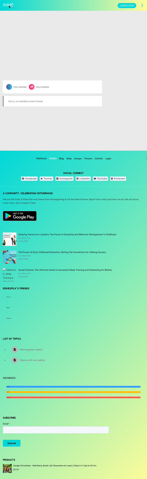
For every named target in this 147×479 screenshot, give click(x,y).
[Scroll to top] (135, 464)
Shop (69, 158)
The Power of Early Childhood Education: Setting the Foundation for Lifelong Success (62, 252)
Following (20, 87)
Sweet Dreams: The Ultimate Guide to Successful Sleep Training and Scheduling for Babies (65, 270)
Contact (99, 158)
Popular (8, 318)
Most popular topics (31, 349)
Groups (78, 158)
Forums (88, 158)
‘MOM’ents (41, 158)
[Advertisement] (124, 130)
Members (9, 378)
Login (108, 158)
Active (8, 307)
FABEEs (53, 158)
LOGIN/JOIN (127, 5)
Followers (42, 87)
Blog (61, 158)
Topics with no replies (32, 360)
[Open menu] (142, 5)
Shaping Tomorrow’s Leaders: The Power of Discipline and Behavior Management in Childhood (67, 234)
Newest (8, 297)
